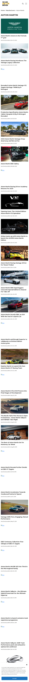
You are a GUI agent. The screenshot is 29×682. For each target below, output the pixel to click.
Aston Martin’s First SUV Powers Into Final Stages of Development (14, 392)
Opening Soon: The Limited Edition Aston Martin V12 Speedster (13, 212)
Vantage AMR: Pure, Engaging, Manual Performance (14, 518)
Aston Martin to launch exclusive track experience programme (14, 619)
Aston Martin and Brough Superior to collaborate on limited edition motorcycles (14, 341)
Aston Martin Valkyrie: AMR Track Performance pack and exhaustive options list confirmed (13, 645)
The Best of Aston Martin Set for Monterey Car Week (12, 443)
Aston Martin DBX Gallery (10, 164)
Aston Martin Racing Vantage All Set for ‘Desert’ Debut (13, 264)
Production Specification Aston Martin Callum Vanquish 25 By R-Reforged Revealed (14, 114)
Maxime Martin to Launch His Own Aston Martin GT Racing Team (13, 367)
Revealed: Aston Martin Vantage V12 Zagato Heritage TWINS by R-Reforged (14, 87)
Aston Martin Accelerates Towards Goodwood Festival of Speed (13, 493)
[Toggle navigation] (26, 4)
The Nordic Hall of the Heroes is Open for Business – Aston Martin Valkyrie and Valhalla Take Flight (14, 417)
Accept (14, 678)
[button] (27, 664)
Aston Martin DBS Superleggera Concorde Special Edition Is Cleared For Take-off (13, 290)
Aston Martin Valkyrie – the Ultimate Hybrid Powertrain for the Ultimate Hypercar (13, 593)
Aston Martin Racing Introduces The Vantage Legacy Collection (13, 61)
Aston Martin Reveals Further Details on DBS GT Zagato (14, 468)
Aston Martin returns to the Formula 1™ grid (13, 37)
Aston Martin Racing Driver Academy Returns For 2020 (14, 187)
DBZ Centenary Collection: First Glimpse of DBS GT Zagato (12, 543)
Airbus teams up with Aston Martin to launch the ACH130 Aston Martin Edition (14, 238)
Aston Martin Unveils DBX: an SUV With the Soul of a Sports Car (13, 315)
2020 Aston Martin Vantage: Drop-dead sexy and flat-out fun (13, 140)
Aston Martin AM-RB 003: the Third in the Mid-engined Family (14, 567)
